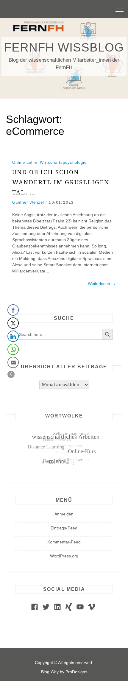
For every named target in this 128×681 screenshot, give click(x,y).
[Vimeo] (92, 609)
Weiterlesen (102, 283)
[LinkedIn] (57, 609)
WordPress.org (64, 556)
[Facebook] (34, 609)
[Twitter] (46, 609)
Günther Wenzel (28, 202)
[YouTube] (80, 609)
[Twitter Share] (13, 323)
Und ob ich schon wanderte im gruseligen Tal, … (60, 182)
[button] (11, 374)
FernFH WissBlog (64, 47)
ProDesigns (76, 671)
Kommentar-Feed (64, 542)
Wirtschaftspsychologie (63, 162)
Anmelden (64, 514)
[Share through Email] (13, 362)
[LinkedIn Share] (13, 336)
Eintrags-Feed (64, 528)
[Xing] (69, 609)
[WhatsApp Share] (13, 349)
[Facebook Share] (13, 310)
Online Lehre (25, 162)
